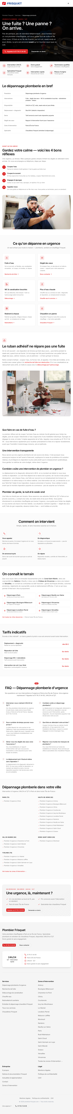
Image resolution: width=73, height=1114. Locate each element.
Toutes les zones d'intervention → (50, 1061)
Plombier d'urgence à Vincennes (13, 847)
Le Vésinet (41, 1008)
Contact (5, 1082)
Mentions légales (44, 1070)
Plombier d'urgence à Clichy (47, 807)
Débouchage (9, 298)
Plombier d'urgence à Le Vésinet (13, 856)
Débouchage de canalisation (12, 993)
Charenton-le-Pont (45, 993)
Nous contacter (45, 274)
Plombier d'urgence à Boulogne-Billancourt (52, 804)
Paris (40, 1031)
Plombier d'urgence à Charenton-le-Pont (15, 841)
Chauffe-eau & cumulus (47, 298)
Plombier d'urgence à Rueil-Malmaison (51, 825)
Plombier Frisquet (7, 15)
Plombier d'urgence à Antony (48, 801)
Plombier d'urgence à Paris (11, 801)
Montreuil (41, 1019)
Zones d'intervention (9, 1085)
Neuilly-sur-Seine (44, 1027)
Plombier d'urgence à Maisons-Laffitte (15, 859)
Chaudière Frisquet (46, 322)
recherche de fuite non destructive (37, 362)
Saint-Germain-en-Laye (46, 1042)
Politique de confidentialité (47, 1074)
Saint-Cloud (42, 1038)
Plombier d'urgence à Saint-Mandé (14, 844)
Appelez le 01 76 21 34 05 (16, 51)
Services (17, 15)
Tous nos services (8, 1008)
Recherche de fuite (11, 274)
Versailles (41, 1053)
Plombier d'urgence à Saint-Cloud (49, 828)
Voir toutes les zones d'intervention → (14, 871)
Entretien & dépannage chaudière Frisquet (17, 1004)
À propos (5, 1070)
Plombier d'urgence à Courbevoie (49, 810)
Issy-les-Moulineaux (45, 1004)
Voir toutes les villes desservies (12, 617)
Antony (40, 985)
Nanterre (41, 1023)
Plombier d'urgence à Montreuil (48, 841)
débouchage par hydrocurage (48, 365)
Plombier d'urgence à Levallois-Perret (50, 816)
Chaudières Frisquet (9, 1012)
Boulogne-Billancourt (46, 989)
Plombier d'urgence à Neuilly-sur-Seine (51, 822)
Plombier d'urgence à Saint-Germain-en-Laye (17, 862)
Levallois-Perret (43, 1012)
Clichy (40, 996)
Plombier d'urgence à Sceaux (48, 831)
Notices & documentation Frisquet (14, 1074)
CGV (39, 1078)
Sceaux (40, 1050)
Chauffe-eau (6, 996)
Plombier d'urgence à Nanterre (48, 819)
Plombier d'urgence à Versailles (12, 865)
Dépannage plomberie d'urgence (14, 985)
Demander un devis (38, 51)
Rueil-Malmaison (44, 1034)
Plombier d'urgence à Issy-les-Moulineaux (52, 813)
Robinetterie (9, 322)
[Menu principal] (68, 3)
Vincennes (42, 1057)
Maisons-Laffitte (44, 1015)
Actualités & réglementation (12, 1078)
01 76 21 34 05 (10, 945)
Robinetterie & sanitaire (10, 1000)
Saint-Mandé (42, 1046)
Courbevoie (42, 1000)
